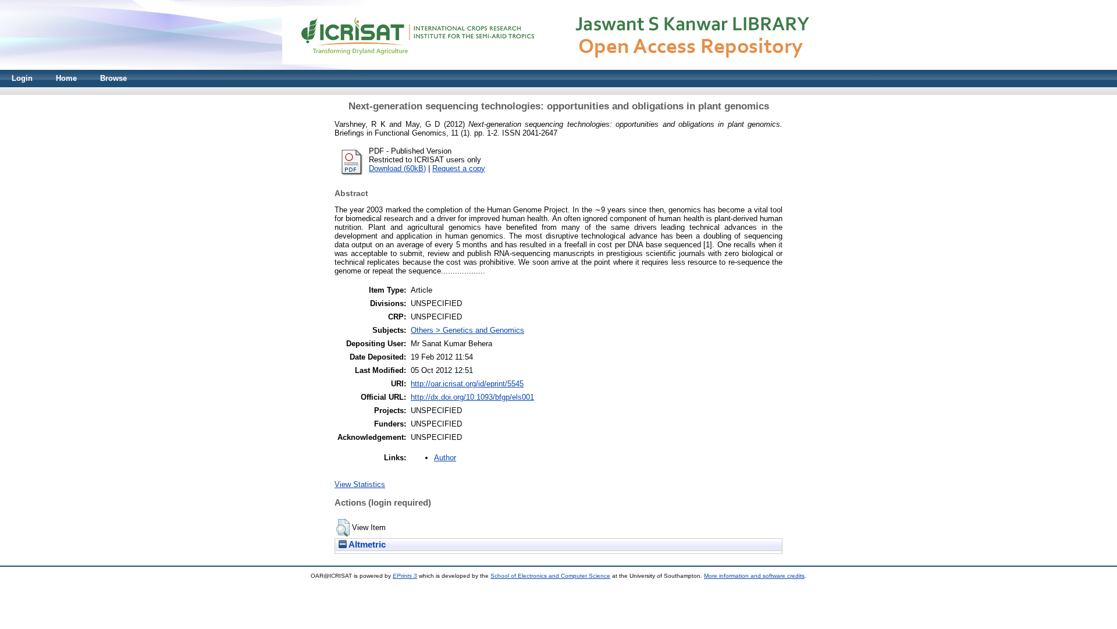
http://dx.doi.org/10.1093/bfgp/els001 (472, 397)
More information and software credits (754, 576)
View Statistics (360, 484)
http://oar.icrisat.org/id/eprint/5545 (467, 383)
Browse (113, 78)
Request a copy (458, 168)
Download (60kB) (397, 168)
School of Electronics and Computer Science (550, 576)
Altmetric (366, 544)
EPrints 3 (405, 576)
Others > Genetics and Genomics (467, 330)
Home (66, 78)
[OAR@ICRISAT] (558, 67)
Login (22, 78)
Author (445, 457)
